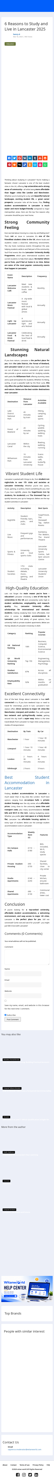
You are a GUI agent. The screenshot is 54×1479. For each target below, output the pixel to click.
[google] (19, 158)
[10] (6, 1354)
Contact (13, 1465)
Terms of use (24, 1465)
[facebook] (9, 158)
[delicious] (24, 164)
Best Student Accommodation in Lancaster (27, 783)
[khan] (6, 1338)
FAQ (48, 1465)
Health (5, 1152)
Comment (9, 947)
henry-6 (16, 34)
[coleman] (6, 1424)
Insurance (6, 1181)
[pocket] (14, 164)
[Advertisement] (27, 129)
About (5, 1465)
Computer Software (9, 1088)
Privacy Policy (38, 1465)
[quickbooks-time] (6, 1409)
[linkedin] (30, 158)
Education (6, 1059)
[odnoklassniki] (30, 164)
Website (8, 991)
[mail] (35, 164)
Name (7, 969)
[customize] (6, 1370)
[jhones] (6, 1416)
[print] (40, 164)
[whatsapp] (45, 164)
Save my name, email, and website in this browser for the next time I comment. (27, 1007)
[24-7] (6, 1385)
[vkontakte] (24, 158)
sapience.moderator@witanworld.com (24, 1449)
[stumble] (40, 158)
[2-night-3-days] (6, 1377)
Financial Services (14, 1059)
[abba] (6, 1346)
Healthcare (11, 1152)
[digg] (19, 164)
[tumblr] (35, 158)
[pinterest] (9, 164)
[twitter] (14, 158)
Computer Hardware (9, 1209)
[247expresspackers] (6, 1393)
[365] (6, 1401)
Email (7, 980)
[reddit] (45, 158)
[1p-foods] (6, 1362)
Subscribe (11, 1015)
